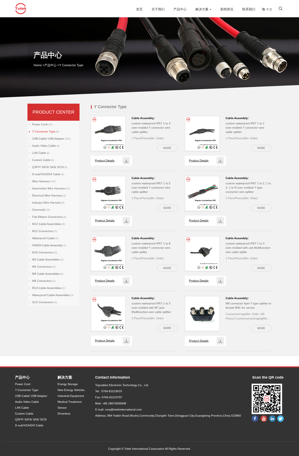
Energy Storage (68, 384)
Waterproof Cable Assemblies (53, 295)
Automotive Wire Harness (51, 188)
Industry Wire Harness (48, 202)
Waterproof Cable (45, 238)
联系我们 (248, 9)
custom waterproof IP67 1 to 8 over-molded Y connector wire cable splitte (151, 248)
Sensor (62, 407)
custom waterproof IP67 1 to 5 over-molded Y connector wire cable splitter (151, 187)
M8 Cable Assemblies (47, 273)
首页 (139, 9)
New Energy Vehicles (71, 390)
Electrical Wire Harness (49, 195)
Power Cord (42, 124)
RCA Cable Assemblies (48, 288)
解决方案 (202, 9)
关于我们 (158, 9)
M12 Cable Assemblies (48, 224)
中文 (269, 9)
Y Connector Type (45, 131)
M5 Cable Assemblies (47, 259)
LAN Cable (41, 152)
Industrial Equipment (71, 395)
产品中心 (180, 9)
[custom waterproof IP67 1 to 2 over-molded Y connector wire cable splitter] (202, 133)
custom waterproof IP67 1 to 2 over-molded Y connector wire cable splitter (245, 128)
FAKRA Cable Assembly (49, 245)
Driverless (64, 413)
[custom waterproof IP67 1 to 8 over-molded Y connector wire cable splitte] (108, 253)
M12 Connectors (44, 231)
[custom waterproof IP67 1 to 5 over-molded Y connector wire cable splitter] (108, 193)
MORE (167, 148)
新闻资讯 (226, 9)
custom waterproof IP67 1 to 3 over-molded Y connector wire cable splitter (151, 128)
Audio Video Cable (46, 145)
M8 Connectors (44, 280)
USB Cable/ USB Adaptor (51, 138)
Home (38, 65)
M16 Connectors (44, 252)
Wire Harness (44, 181)
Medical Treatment (70, 401)
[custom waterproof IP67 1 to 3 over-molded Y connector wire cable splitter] (108, 133)
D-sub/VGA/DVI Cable (48, 174)
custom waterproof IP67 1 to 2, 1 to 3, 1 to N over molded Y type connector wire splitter (248, 187)
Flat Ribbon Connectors (49, 216)
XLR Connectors (44, 302)
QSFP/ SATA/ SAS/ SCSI (49, 167)
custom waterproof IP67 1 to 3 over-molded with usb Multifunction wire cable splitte (248, 248)
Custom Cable (43, 160)
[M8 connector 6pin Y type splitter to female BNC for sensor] (202, 313)
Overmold (41, 209)
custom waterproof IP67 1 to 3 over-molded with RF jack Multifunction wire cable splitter (151, 308)
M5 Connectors (44, 266)
